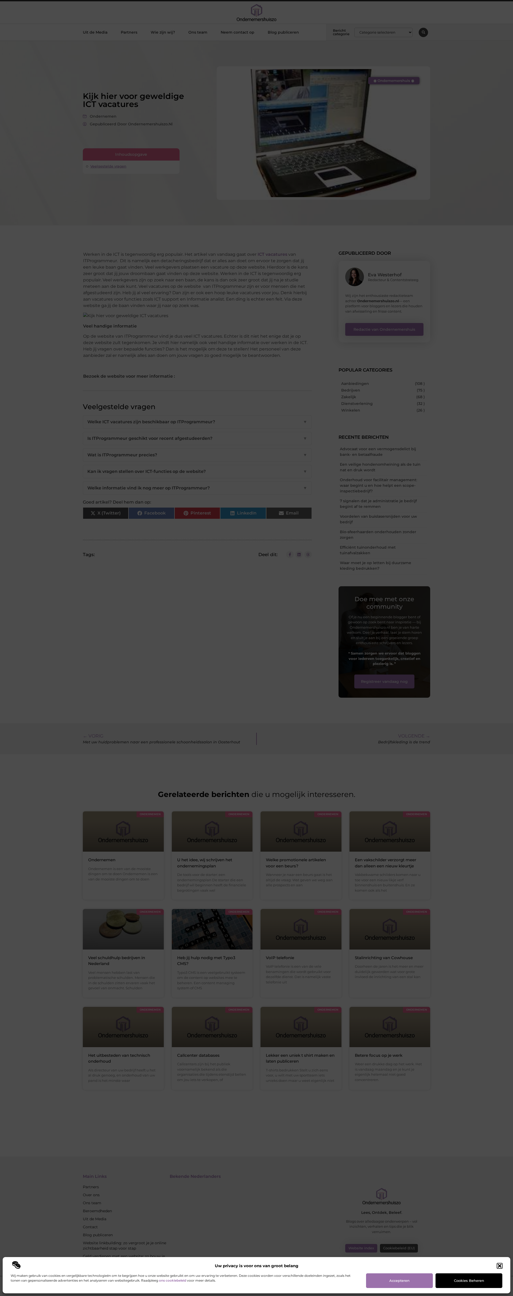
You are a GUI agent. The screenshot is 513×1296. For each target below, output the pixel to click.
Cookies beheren (469, 1280)
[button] (499, 1266)
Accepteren (399, 1280)
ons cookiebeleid (172, 1280)
